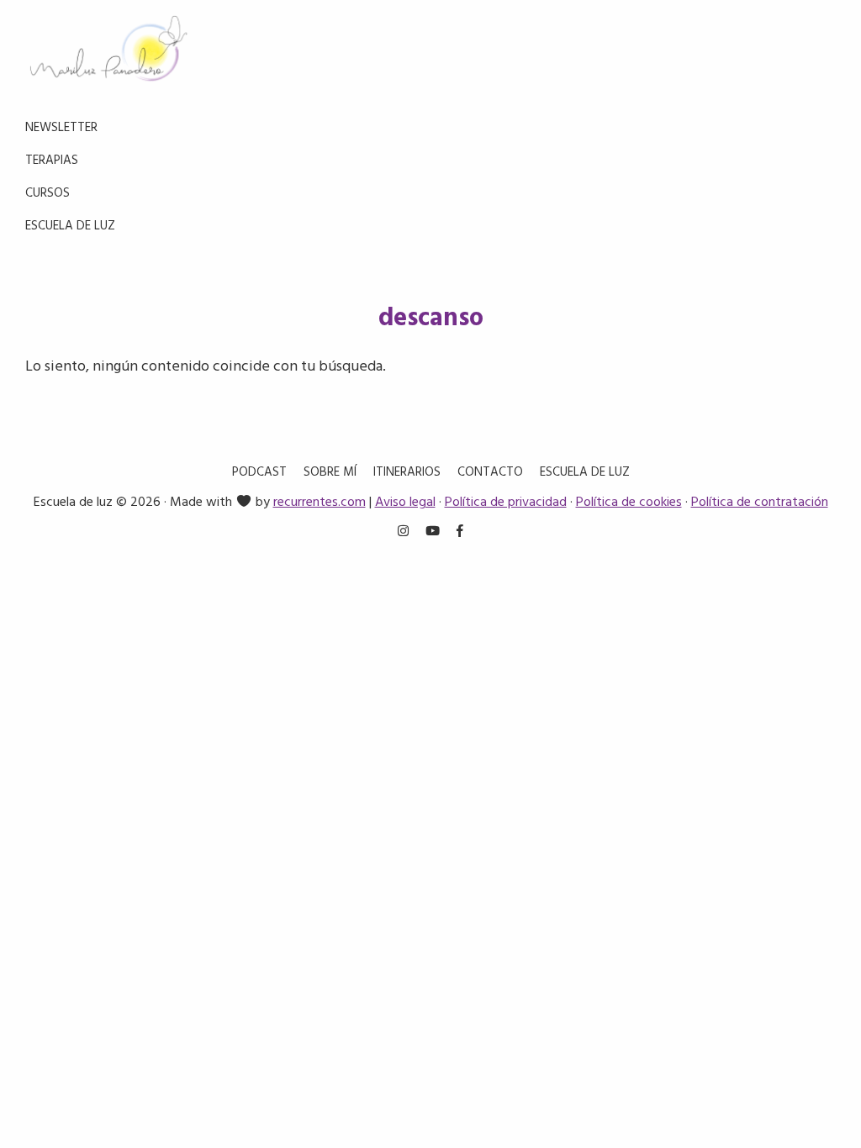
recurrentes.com (319, 502)
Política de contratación (759, 502)
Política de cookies (629, 502)
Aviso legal (405, 502)
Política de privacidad (506, 502)
